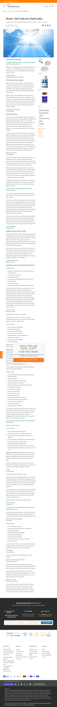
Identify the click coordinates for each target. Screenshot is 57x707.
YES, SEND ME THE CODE (28, 360)
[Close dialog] (42, 346)
